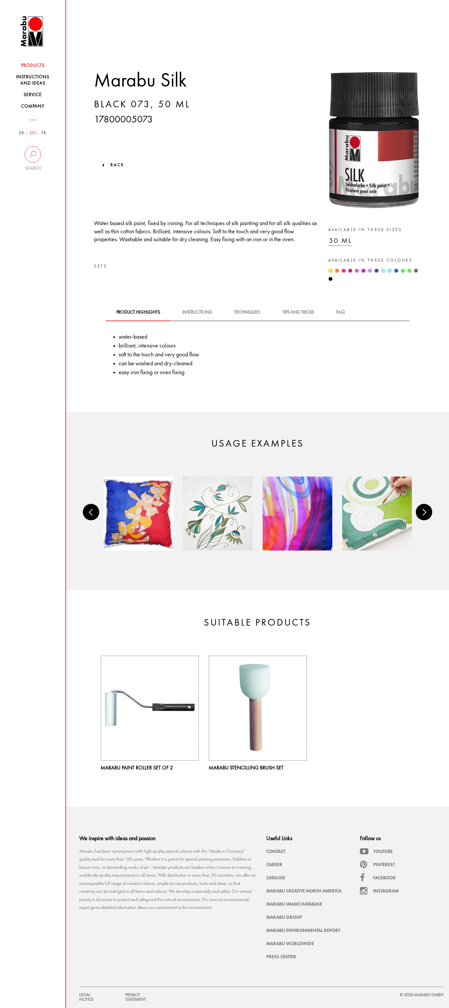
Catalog (275, 878)
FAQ (340, 312)
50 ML (340, 241)
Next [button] (424, 512)
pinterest (384, 864)
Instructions (197, 312)
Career (274, 864)
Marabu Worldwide (290, 943)
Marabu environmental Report (303, 930)
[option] (138, 514)
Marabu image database (294, 904)
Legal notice (86, 997)
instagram (386, 891)
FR (43, 133)
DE (21, 133)
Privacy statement (135, 997)
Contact (275, 851)
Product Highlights (138, 312)
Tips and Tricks (298, 312)
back (117, 165)
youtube (383, 851)
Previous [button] (91, 512)
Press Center (281, 957)
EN (33, 133)
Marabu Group (284, 917)
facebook (384, 877)
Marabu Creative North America (304, 891)
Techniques (247, 312)
